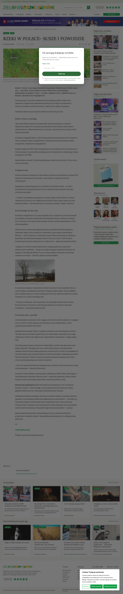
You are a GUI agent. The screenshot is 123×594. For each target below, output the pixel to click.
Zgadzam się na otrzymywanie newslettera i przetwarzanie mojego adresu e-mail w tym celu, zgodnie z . (62, 79)
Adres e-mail (46, 63)
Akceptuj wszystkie (110, 586)
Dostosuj (85, 586)
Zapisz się (61, 74)
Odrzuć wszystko (96, 586)
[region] (99, 579)
